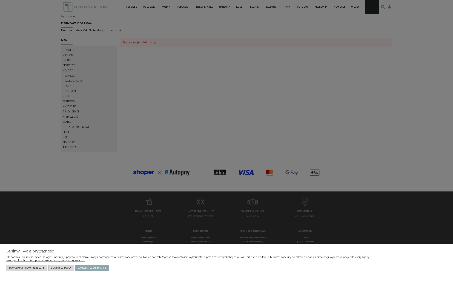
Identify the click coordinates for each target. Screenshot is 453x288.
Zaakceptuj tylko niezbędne (26, 268)
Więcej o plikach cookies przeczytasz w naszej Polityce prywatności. (45, 260)
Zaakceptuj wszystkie (92, 268)
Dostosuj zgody (61, 268)
